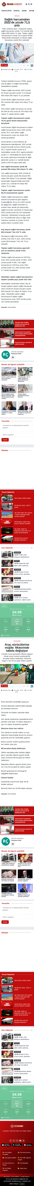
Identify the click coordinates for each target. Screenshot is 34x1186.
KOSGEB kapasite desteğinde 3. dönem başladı (7, 895)
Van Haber (17, 595)
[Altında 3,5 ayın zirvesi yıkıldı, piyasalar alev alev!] (25, 858)
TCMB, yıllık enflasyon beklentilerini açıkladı (21, 556)
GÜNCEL (16, 11)
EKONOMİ (17, 552)
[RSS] (23, 1140)
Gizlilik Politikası (25, 1176)
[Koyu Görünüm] (26, 4)
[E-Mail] (12, 357)
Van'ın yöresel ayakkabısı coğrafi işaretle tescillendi (22, 599)
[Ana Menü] (31, 4)
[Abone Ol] (31, 65)
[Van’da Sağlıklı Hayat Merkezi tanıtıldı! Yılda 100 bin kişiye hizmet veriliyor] (8, 388)
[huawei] (28, 1145)
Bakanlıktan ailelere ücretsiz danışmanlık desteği (22, 590)
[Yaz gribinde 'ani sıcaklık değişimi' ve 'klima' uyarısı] (8, 406)
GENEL (24, 11)
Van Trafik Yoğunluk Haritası (24, 1158)
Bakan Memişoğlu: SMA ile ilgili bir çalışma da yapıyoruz (25, 413)
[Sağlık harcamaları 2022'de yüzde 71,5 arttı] (17, 53)
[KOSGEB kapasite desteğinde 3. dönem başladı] (8, 888)
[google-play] (17, 1145)
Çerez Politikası (15, 1176)
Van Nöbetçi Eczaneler (7, 1153)
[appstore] (6, 1145)
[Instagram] (17, 1140)
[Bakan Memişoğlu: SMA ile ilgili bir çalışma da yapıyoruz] (25, 406)
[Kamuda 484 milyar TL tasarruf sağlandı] (25, 874)
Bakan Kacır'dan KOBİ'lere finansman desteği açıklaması (24, 895)
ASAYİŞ (17, 561)
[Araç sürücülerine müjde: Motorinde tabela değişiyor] (17, 674)
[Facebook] (10, 1140)
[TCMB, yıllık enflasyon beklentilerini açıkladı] (8, 858)
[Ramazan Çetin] (5, 355)
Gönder (5, 440)
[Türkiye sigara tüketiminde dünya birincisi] (25, 388)
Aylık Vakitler (6, 635)
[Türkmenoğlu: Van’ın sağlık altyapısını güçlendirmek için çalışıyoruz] (25, 371)
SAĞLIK (17, 16)
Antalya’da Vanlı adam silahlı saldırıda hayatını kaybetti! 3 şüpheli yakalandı (23, 565)
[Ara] (29, 4)
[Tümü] (32, 548)
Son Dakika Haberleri (7, 1169)
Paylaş (5, 65)
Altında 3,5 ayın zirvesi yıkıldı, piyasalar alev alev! (22, 573)
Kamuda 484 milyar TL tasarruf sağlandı (24, 880)
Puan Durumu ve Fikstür (8, 1164)
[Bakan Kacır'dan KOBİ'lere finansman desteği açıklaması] (25, 888)
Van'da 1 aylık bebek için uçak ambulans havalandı (8, 378)
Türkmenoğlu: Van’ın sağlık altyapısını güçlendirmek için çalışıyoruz (24, 379)
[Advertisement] (17, 470)
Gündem (17, 586)
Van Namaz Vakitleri (10, 1157)
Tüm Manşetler (24, 1163)
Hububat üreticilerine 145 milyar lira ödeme (23, 582)
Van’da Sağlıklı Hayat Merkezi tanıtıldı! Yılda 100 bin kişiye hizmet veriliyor (8, 396)
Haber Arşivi (23, 1168)
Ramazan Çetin (7, 69)
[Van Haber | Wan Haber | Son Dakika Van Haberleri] (12, 4)
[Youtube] (20, 1140)
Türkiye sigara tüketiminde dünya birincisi (23, 395)
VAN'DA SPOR (6, 11)
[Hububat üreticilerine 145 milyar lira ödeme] (8, 874)
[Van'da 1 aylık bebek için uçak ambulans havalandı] (8, 371)
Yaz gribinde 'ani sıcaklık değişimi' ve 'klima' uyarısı (8, 413)
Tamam (22, 1183)
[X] (13, 1140)
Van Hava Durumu (25, 1152)
